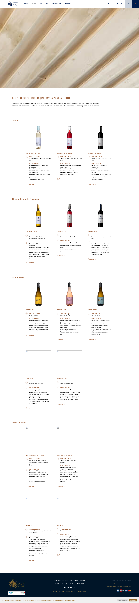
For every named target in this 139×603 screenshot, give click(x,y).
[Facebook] (64, 587)
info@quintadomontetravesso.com (122, 583)
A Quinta (26, 3)
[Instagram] (68, 587)
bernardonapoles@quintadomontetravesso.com (119, 586)
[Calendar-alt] (74, 587)
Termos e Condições (70, 591)
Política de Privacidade (58, 591)
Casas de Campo (56, 3)
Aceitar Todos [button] (133, 600)
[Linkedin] (71, 587)
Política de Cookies (81, 591)
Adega (47, 3)
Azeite (40, 3)
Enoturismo (68, 3)
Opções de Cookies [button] (122, 600)
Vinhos (34, 3)
